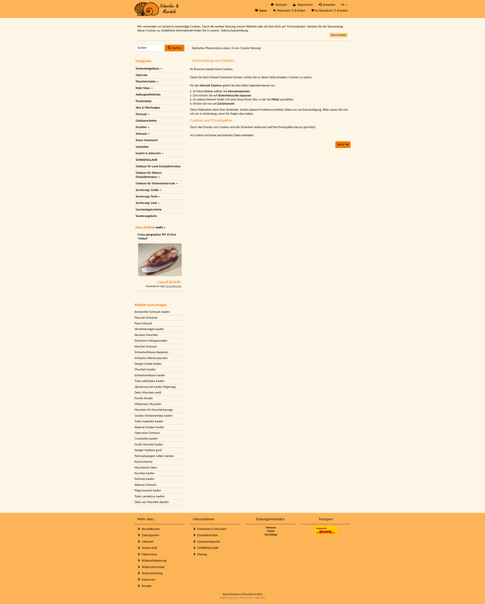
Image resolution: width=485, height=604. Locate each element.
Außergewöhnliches (148, 94)
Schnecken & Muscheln (211, 529)
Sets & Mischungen (148, 107)
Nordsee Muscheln (146, 335)
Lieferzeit (146, 541)
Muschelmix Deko (146, 467)
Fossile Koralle (144, 398)
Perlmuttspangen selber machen (154, 456)
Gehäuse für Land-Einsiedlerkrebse (158, 166)
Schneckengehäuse (148, 68)
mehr (159, 227)
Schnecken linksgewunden (151, 340)
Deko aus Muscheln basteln (152, 502)
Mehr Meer (143, 88)
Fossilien (141, 127)
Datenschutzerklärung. (235, 30)
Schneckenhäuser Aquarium (151, 352)
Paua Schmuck (143, 323)
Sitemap (201, 554)
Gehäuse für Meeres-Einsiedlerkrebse (149, 174)
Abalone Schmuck (145, 485)
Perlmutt (142, 114)
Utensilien (142, 147)
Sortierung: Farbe (147, 196)
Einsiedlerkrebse (207, 535)
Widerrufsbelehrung (153, 560)
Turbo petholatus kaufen (149, 381)
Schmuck (142, 133)
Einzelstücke (144, 101)
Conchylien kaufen (146, 438)
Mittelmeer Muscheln (148, 404)
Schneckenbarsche (208, 541)
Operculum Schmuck (147, 433)
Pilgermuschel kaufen (148, 490)
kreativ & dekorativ (149, 153)
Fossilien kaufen (145, 473)
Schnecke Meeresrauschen (151, 358)
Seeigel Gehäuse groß (148, 450)
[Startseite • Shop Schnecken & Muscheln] (157, 8)
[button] (344, 5)
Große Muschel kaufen (149, 444)
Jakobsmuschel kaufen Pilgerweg (155, 387)
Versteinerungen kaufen (149, 329)
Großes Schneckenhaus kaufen (154, 415)
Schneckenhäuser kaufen (150, 375)
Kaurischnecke (144, 461)
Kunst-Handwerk (147, 140)
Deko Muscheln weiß (148, 392)
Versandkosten (173, 286)
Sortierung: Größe (148, 190)
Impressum (147, 579)
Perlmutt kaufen (144, 479)
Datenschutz (148, 554)
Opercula (141, 75)
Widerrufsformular (152, 567)
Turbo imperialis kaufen (149, 421)
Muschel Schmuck (146, 346)
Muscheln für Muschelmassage (154, 409)
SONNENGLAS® (146, 160)
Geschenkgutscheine (149, 209)
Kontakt (145, 586)
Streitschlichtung (151, 573)
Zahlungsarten (149, 535)
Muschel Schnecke (146, 317)
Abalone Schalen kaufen (149, 427)
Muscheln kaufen (145, 369)
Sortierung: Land (147, 203)
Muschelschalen (146, 81)
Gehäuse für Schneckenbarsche (156, 183)
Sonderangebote (146, 216)
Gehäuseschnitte (146, 120)
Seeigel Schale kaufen (148, 363)
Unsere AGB (148, 548)
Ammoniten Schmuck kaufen (152, 312)
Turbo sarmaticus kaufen (149, 496)
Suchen (176, 48)
